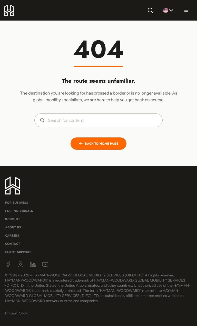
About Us (13, 227)
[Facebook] (8, 264)
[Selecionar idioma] (168, 10)
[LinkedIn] (33, 264)
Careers (12, 235)
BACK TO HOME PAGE (101, 143)
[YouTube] (45, 264)
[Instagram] (20, 264)
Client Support (18, 252)
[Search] (150, 10)
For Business (16, 202)
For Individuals (19, 211)
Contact (12, 243)
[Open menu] (186, 10)
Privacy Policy (16, 313)
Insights (13, 219)
